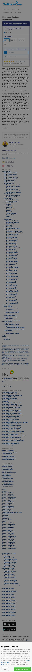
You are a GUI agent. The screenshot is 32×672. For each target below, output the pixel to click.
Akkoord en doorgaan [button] (21, 669)
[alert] (16, 336)
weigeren (3, 664)
